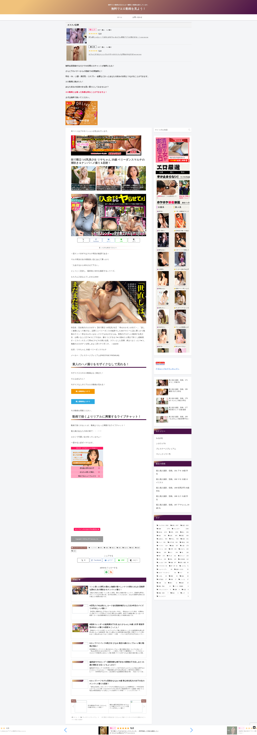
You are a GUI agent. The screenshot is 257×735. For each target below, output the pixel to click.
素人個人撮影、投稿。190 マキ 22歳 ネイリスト (172, 480)
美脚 (138, 547)
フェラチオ (93, 547)
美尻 (132, 547)
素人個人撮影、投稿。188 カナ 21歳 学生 (172, 497)
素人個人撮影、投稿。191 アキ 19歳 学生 (172, 472)
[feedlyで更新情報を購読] (106, 572)
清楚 (107, 547)
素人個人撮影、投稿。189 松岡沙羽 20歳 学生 (172, 489)
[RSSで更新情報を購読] (111, 572)
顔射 (74, 551)
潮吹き (113, 547)
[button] (65, 730)
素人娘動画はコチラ (83, 391)
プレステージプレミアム (80, 547)
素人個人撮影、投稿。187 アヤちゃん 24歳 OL (172, 506)
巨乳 (101, 547)
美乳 (119, 547)
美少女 (126, 547)
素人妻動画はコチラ (83, 401)
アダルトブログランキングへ (167, 369)
